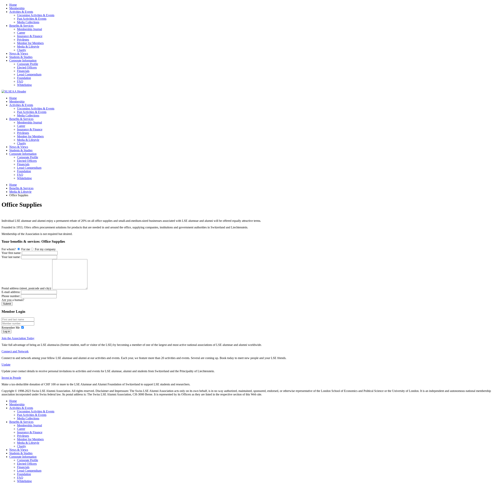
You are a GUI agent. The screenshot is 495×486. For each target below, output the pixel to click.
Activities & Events (21, 11)
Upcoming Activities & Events (35, 15)
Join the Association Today (18, 338)
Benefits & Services (21, 25)
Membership (17, 8)
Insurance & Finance (29, 36)
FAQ (20, 81)
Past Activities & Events (31, 18)
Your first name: (12, 253)
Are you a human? (13, 300)
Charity (21, 50)
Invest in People (11, 377)
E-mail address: (11, 292)
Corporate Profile (27, 64)
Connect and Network (15, 351)
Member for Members (30, 43)
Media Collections (28, 22)
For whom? (9, 249)
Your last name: (11, 257)
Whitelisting (24, 85)
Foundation (24, 78)
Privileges (23, 39)
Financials (23, 71)
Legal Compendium (29, 74)
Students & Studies (20, 57)
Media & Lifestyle (28, 46)
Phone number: (11, 296)
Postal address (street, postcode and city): (27, 288)
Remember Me (11, 327)
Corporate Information (23, 60)
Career (21, 32)
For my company (45, 249)
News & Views (18, 53)
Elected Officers (27, 67)
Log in (6, 331)
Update (6, 364)
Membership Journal (29, 29)
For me (25, 249)
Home (13, 4)
